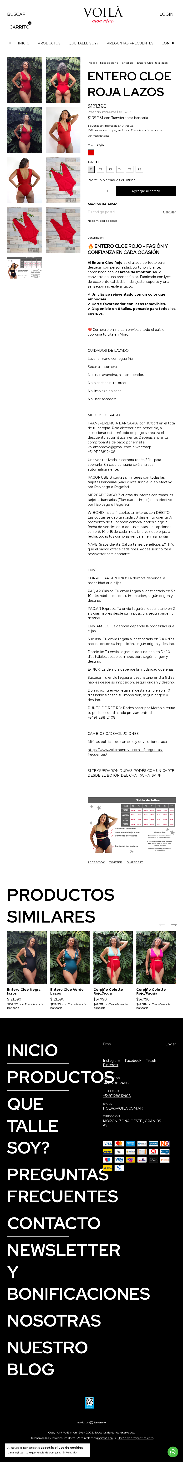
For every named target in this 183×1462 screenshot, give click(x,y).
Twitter (115, 862)
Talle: (93, 162)
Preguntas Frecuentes (130, 43)
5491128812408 (116, 1083)
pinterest (110, 1065)
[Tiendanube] (92, 1423)
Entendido (69, 1452)
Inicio (24, 43)
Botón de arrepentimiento (135, 1438)
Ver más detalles (98, 135)
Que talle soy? (83, 43)
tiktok (151, 1060)
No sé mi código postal (103, 220)
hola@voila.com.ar (123, 1108)
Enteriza (127, 62)
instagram (112, 1060)
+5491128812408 (117, 1096)
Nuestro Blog (47, 1358)
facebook (133, 1060)
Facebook (96, 862)
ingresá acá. (105, 1438)
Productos (49, 43)
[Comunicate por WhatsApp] (173, 1452)
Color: (96, 145)
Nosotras (54, 1321)
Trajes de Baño (108, 62)
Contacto (54, 1223)
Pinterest (135, 862)
